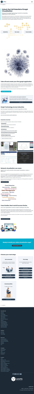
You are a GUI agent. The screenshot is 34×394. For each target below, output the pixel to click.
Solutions (2, 330)
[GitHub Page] (13, 374)
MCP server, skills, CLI (4, 319)
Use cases (2, 333)
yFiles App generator (4, 367)
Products (2, 357)
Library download (4, 327)
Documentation (3, 321)
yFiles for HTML (3, 359)
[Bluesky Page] (19, 374)
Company (2, 348)
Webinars (2, 343)
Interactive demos (4, 322)
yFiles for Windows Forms (5, 363)
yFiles (2, 358)
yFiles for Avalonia (4, 364)
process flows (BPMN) (13, 175)
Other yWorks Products (5, 371)
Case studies (3, 334)
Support (2, 320)
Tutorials (2, 342)
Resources (3, 337)
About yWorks (3, 349)
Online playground (4, 323)
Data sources (3, 318)
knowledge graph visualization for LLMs (23, 175)
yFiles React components (5, 361)
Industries (2, 331)
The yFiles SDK (3, 311)
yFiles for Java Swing (4, 365)
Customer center (4, 325)
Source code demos (4, 340)
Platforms (2, 313)
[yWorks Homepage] (17, 377)
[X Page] (21, 374)
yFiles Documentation (4, 341)
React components (4, 315)
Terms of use (26, 388)
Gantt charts (3, 176)
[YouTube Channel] (17, 374)
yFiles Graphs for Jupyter (5, 369)
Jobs (1, 351)
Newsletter (3, 354)
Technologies (3, 314)
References (3, 350)
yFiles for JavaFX (4, 366)
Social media (3, 352)
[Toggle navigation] (32, 1)
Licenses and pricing (4, 324)
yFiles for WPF (3, 362)
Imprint (22, 388)
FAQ (1, 344)
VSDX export (3, 316)
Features (2, 312)
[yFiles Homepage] (3, 2)
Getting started (3, 338)
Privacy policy (31, 388)
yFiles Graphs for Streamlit (5, 370)
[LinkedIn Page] (15, 374)
